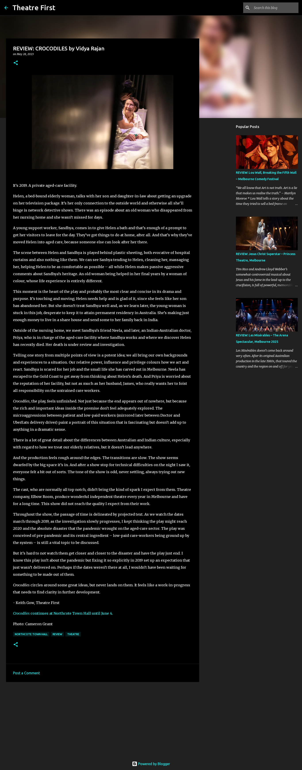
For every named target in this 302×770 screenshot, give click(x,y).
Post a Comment (26, 673)
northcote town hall (31, 634)
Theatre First (33, 7)
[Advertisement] (102, 720)
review (57, 634)
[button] (15, 63)
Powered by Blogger (153, 764)
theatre (73, 634)
